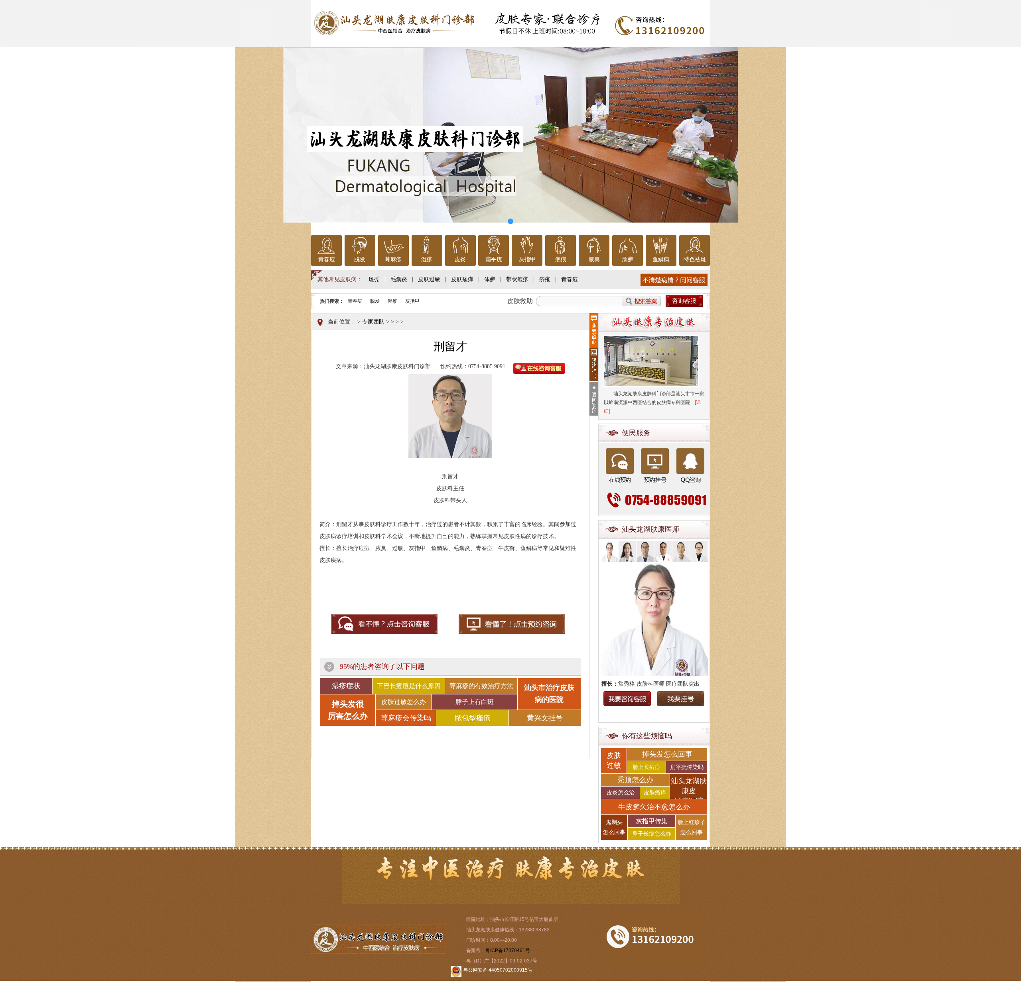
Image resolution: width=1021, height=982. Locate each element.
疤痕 (560, 259)
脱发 (359, 259)
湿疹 (426, 259)
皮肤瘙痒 (462, 279)
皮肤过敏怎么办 (403, 701)
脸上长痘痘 (646, 767)
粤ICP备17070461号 (507, 950)
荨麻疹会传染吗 (406, 718)
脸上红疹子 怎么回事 (692, 827)
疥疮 (544, 279)
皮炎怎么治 (621, 793)
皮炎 (460, 259)
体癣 (489, 279)
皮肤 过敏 (614, 760)
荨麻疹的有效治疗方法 (481, 685)
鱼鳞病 (660, 259)
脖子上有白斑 (474, 701)
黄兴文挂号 (545, 718)
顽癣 (627, 259)
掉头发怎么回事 (667, 754)
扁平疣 (493, 259)
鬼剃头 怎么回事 (614, 827)
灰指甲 (527, 259)
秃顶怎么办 (635, 780)
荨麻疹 (393, 259)
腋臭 (594, 259)
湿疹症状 (346, 686)
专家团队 (373, 322)
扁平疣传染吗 (687, 767)
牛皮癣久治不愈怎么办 (654, 807)
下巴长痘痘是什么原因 (409, 685)
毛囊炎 (398, 279)
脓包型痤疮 (473, 718)
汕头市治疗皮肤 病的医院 (549, 694)
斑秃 (374, 279)
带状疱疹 (517, 279)
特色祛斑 (695, 259)
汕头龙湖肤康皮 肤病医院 (689, 788)
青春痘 (326, 259)
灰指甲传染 (652, 821)
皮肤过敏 (429, 279)
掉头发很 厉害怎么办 (348, 710)
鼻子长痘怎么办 (651, 834)
